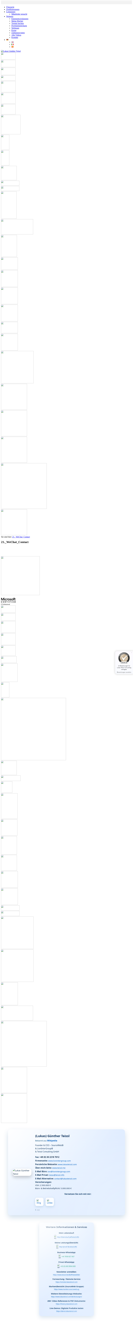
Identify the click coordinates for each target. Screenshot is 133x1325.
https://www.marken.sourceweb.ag (66, 1289)
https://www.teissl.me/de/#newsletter (66, 1275)
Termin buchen (17, 23)
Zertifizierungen (12, 9)
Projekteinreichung (19, 26)
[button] (66, 2)
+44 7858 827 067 (67, 1256)
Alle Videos (16, 35)
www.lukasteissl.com (67, 1164)
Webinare (15, 28)
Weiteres (9, 16)
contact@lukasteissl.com (65, 1178)
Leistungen (10, 12)
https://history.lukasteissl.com (66, 1304)
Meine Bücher (17, 21)
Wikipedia (52, 1140)
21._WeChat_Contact (21, 537)
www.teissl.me (58, 1168)
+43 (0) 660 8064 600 (68, 1266)
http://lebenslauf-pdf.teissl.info (68, 1237)
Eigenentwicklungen (19, 19)
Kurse (13, 30)
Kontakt (14, 37)
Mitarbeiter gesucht (19, 14)
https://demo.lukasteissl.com (66, 1311)
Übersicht (10, 7)
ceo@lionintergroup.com (59, 1171)
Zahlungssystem (18, 33)
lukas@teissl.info (56, 1175)
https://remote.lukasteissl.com (66, 1282)
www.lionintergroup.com (59, 1160)
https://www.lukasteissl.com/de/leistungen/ (66, 1297)
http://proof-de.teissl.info (68, 1247)
